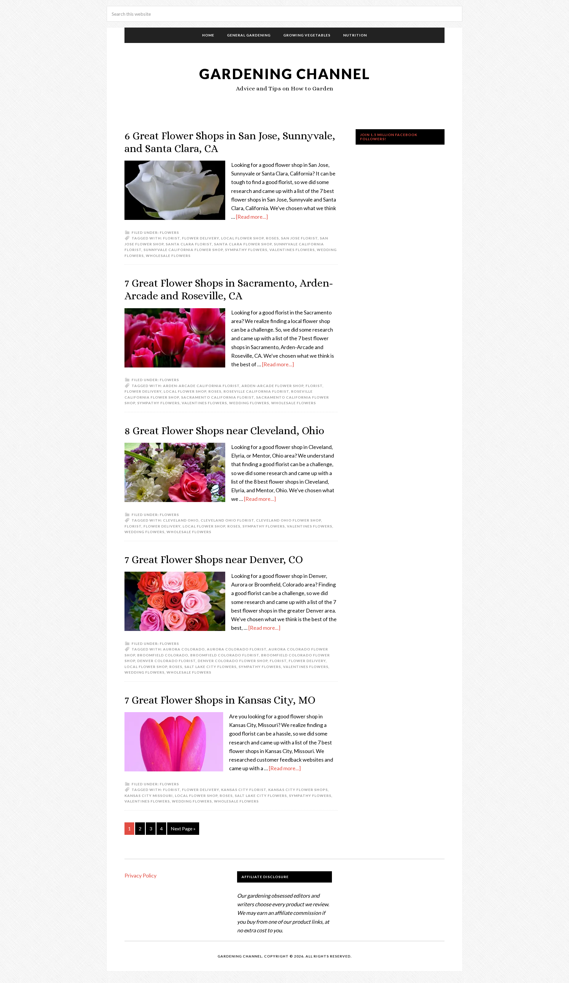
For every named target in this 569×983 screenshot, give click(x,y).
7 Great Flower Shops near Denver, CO (213, 559)
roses (272, 238)
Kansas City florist (243, 789)
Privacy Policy (140, 875)
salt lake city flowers (210, 666)
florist (171, 238)
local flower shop (242, 238)
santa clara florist (189, 244)
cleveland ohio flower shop (288, 520)
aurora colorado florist (236, 649)
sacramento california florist (217, 397)
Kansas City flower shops (298, 789)
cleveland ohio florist (227, 520)
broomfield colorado (162, 655)
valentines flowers (292, 249)
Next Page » (183, 828)
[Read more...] (252, 216)
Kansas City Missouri (148, 795)
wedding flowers (249, 403)
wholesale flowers (168, 255)
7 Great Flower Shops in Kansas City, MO (219, 700)
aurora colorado (184, 649)
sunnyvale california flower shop (183, 249)
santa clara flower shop (243, 244)
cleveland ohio (181, 520)
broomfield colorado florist (224, 655)
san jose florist (299, 238)
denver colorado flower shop (233, 660)
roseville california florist (256, 391)
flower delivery (200, 238)
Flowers (169, 232)
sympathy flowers (246, 249)
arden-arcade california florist (201, 385)
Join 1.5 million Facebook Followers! (388, 136)
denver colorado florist (166, 660)
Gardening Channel (284, 73)
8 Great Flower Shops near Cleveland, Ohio (224, 430)
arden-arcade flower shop (272, 385)
